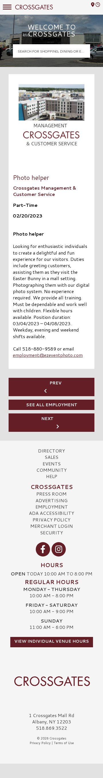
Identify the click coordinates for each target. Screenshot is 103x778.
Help (51, 476)
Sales (51, 457)
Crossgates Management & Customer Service (44, 190)
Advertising (51, 500)
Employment (51, 506)
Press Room (51, 493)
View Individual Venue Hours (51, 641)
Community (51, 470)
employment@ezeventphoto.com (48, 355)
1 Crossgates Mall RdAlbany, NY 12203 (51, 718)
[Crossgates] (51, 681)
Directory (51, 450)
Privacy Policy (51, 519)
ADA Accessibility (51, 513)
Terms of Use (64, 743)
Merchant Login (51, 526)
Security (51, 532)
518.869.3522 (51, 728)
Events (52, 463)
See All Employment (51, 405)
